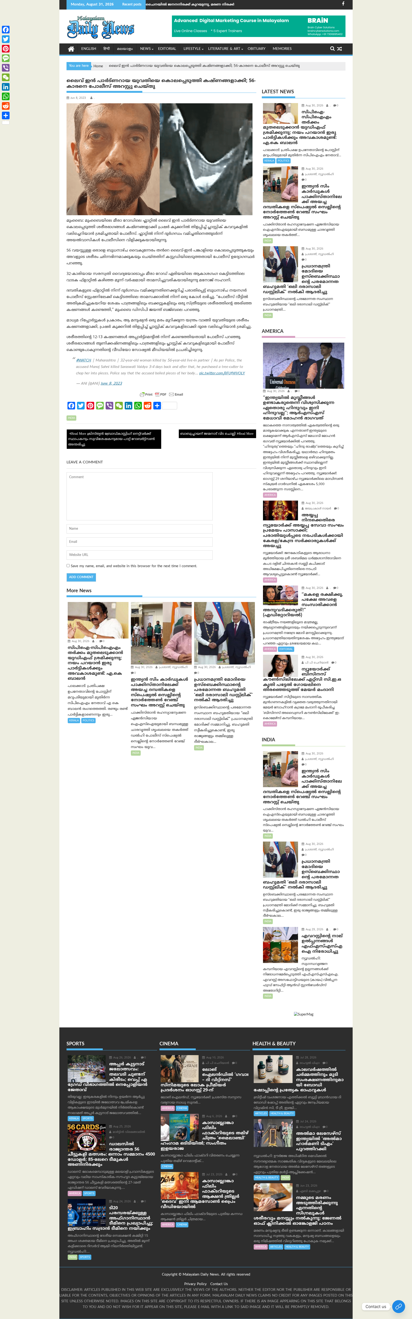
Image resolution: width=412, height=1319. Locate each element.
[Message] (5, 58)
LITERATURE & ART (224, 49)
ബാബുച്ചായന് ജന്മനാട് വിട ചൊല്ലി (208, 434)
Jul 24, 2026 (307, 1122)
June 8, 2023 (111, 383)
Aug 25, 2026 (121, 1127)
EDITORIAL (167, 49)
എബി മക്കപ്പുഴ (310, 1191)
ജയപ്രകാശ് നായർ (317, 509)
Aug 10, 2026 (214, 1058)
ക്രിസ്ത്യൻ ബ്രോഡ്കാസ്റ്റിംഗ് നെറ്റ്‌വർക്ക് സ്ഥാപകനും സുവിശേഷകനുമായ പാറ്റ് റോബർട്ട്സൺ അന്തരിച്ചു (111, 439)
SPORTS (87, 1118)
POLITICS (88, 720)
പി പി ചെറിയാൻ (316, 663)
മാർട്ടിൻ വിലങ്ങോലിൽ (128, 1132)
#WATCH (83, 360)
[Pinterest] (5, 48)
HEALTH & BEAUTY (282, 1113)
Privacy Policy (195, 1284)
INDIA (71, 418)
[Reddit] (5, 106)
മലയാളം (125, 49)
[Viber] (5, 68)
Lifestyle (192, 49)
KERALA (74, 720)
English (88, 49)
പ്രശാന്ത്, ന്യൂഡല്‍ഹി (173, 667)
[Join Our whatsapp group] (398, 1306)
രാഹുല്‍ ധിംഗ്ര (309, 1063)
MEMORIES (282, 49)
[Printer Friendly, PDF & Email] (161, 394)
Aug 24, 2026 (121, 1202)
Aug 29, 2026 (314, 930)
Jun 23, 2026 (308, 1186)
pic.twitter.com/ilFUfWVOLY (222, 373)
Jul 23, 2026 (213, 1175)
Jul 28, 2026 (307, 1058)
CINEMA (182, 1108)
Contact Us (219, 1284)
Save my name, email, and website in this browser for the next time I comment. (134, 566)
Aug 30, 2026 (80, 641)
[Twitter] (5, 39)
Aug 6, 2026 (213, 1116)
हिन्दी (106, 49)
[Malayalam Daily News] (71, 48)
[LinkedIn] (5, 87)
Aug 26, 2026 (121, 1058)
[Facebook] (5, 29)
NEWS (145, 49)
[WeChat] (5, 77)
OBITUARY (256, 49)
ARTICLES (261, 1113)
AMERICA (270, 495)
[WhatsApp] (5, 96)
